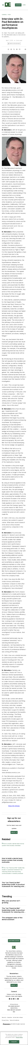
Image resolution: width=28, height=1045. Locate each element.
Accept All (14, 1041)
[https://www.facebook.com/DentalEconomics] (9, 999)
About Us (4, 1017)
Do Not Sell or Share (18, 1017)
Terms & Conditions (14, 1020)
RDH (14, 1011)
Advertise (9, 1017)
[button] (3, 5)
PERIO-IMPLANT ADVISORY (14, 1010)
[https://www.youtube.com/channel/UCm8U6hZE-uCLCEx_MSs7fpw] (18, 999)
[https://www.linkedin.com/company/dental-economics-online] (14, 999)
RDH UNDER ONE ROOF (14, 1006)
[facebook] (8, 49)
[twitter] (14, 49)
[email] (19, 49)
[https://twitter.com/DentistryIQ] (16, 999)
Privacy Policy (5, 1020)
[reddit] (17, 49)
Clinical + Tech (6, 14)
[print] (25, 49)
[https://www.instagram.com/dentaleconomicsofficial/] (11, 999)
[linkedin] (11, 49)
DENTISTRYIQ (14, 1008)
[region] (14, 1038)
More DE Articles (14, 806)
